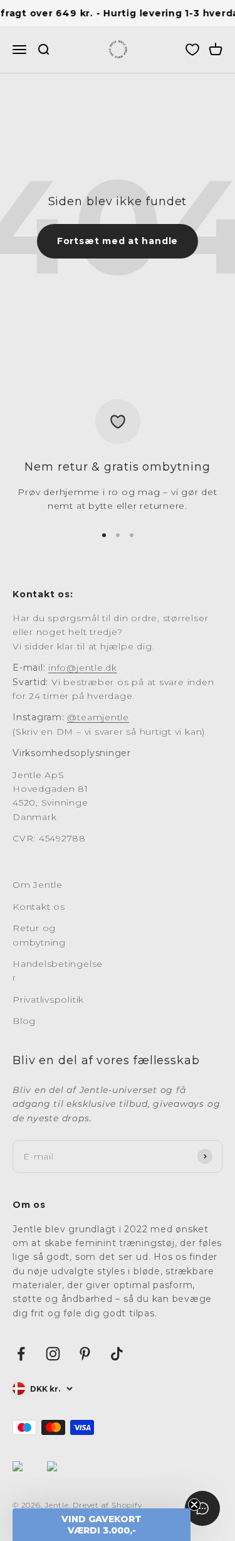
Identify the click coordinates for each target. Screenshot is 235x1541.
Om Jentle (38, 884)
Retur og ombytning (39, 934)
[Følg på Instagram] (52, 1353)
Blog (24, 1020)
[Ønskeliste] (192, 50)
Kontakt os (39, 906)
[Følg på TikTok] (116, 1353)
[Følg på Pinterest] (84, 1353)
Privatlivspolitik (48, 999)
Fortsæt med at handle (117, 241)
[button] (102, 1524)
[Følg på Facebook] (21, 1353)
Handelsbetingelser (58, 970)
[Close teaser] (194, 1504)
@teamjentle (97, 717)
